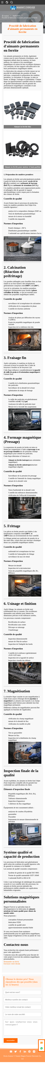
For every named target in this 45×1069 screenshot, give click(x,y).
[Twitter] (15, 1051)
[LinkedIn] (24, 1051)
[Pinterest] (29, 1051)
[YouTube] (11, 1051)
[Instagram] (34, 1051)
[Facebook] (20, 1051)
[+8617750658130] (41, 1048)
